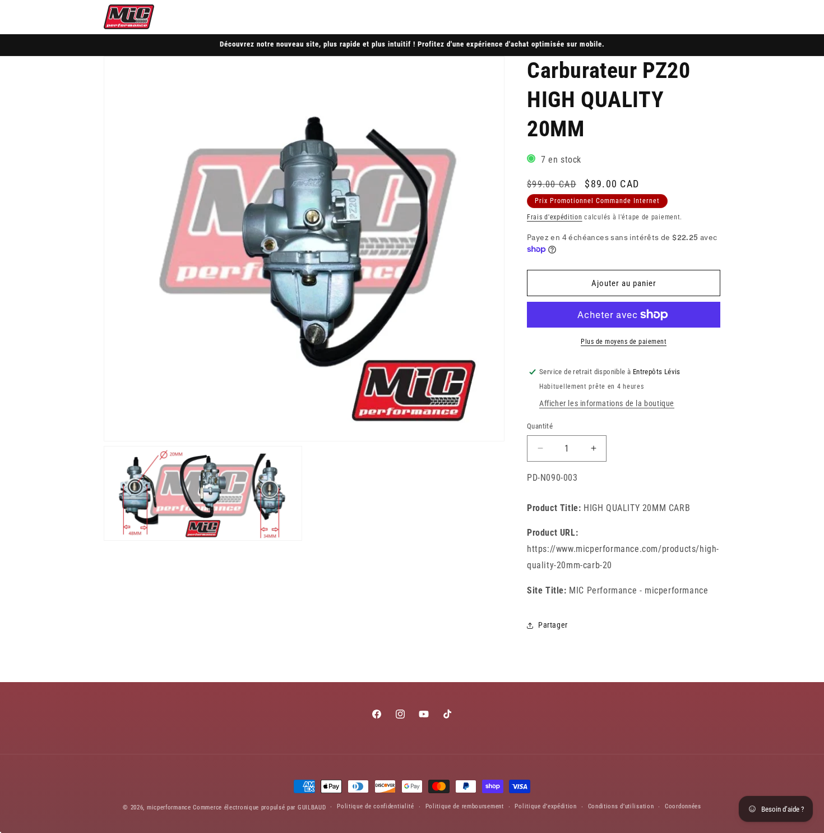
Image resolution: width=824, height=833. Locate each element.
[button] (661, 16)
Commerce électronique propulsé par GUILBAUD (259, 807)
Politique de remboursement (464, 806)
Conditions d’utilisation (621, 806)
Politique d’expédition (545, 806)
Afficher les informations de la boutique (606, 403)
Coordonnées (683, 806)
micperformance (169, 807)
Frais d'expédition (554, 217)
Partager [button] (553, 624)
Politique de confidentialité (375, 806)
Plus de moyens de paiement (623, 342)
